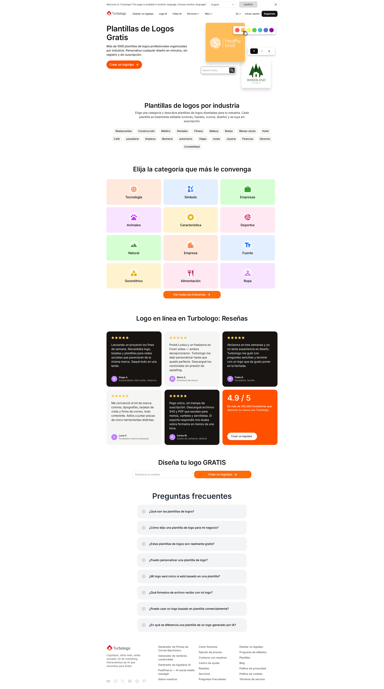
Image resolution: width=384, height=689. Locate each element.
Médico (165, 131)
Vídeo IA (177, 14)
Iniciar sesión (252, 14)
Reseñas (204, 668)
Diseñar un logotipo (143, 14)
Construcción (146, 131)
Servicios (204, 673)
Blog (242, 663)
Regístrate (269, 14)
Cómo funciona (208, 646)
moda (216, 138)
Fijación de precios (210, 652)
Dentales (182, 131)
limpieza (150, 138)
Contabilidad (192, 146)
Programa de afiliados (252, 652)
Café (117, 138)
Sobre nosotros (167, 679)
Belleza (214, 131)
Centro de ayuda (209, 663)
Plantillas (244, 657)
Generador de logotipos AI (174, 664)
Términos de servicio (252, 679)
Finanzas (247, 138)
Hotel (265, 131)
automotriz (185, 138)
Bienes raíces (247, 131)
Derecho (265, 138)
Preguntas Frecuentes (212, 679)
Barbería (167, 138)
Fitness (198, 131)
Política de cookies (250, 673)
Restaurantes (124, 131)
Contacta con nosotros (213, 657)
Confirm (248, 4)
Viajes (202, 138)
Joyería (231, 138)
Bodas (229, 131)
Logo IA (163, 14)
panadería (132, 138)
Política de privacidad (252, 668)
